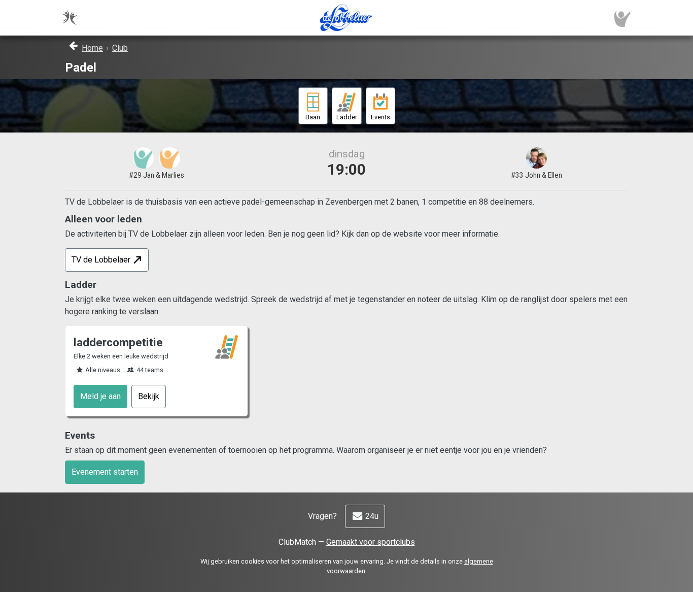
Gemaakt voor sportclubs (370, 542)
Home (92, 48)
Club (120, 48)
